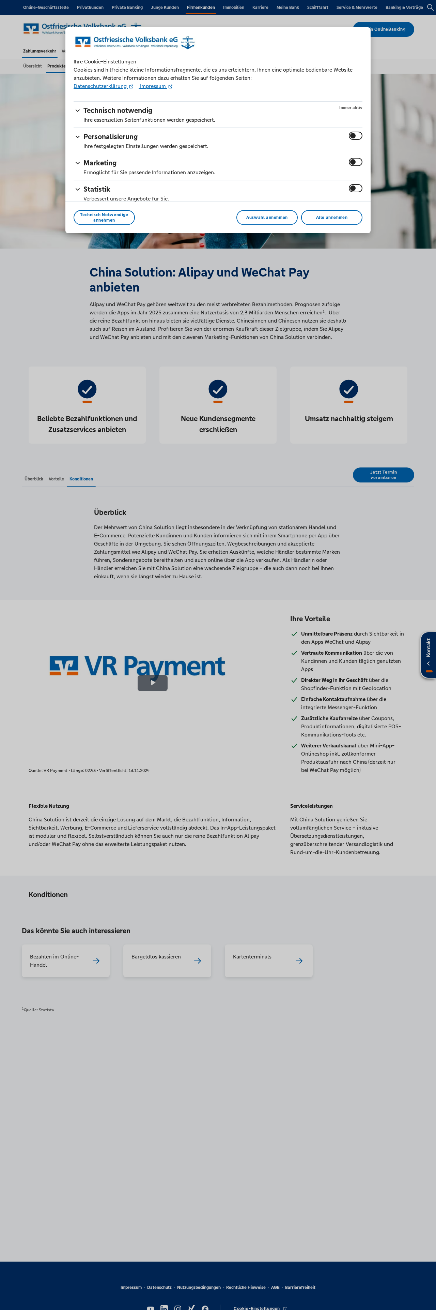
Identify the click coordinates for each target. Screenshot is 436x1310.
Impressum (153, 86)
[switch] (355, 136)
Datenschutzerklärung (101, 86)
